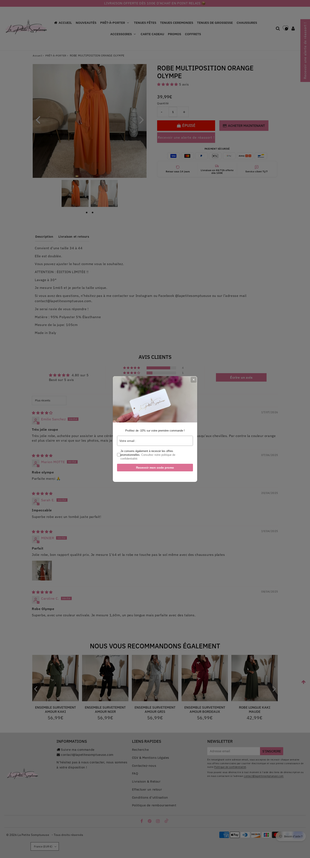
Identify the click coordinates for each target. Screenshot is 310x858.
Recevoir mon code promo (155, 467)
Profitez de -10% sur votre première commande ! (155, 430)
